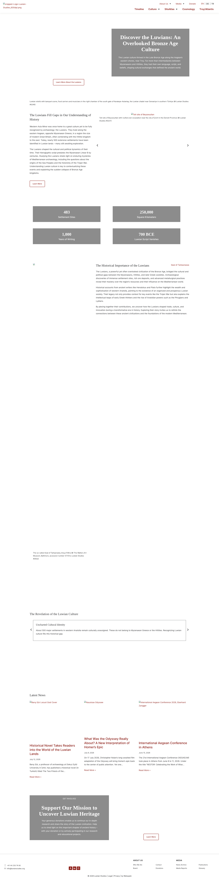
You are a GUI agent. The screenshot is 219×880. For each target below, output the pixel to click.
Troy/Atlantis (206, 9)
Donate (192, 4)
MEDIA (179, 860)
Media (178, 4)
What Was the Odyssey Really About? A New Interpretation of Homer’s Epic (107, 743)
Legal (110, 876)
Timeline (139, 9)
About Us (163, 4)
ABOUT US (138, 860)
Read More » (35, 777)
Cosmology (188, 9)
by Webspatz (126, 876)
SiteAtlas (169, 9)
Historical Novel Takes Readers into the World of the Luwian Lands (52, 750)
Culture (152, 9)
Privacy (117, 876)
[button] (97, 145)
